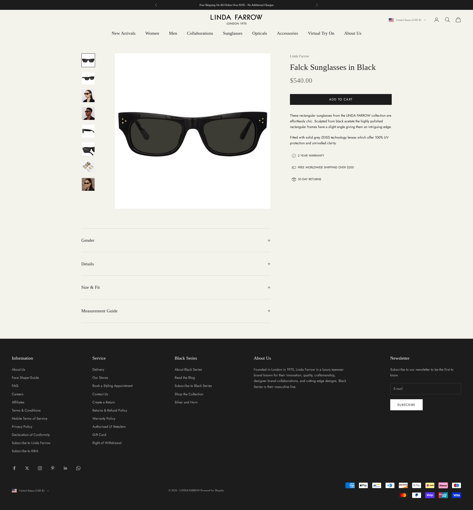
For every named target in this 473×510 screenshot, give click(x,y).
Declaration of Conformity (31, 434)
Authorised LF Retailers (109, 426)
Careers (17, 394)
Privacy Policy (22, 426)
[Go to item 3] (88, 96)
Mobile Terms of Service (29, 418)
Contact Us (100, 394)
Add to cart (341, 99)
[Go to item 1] (88, 60)
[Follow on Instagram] (39, 468)
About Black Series (188, 369)
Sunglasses (232, 33)
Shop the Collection (189, 394)
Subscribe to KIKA (25, 450)
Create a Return (103, 402)
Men (173, 33)
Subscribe (406, 404)
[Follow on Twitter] (27, 468)
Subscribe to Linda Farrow (31, 442)
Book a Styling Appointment (112, 385)
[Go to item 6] (88, 149)
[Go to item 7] (88, 167)
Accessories (287, 33)
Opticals (259, 33)
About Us (352, 33)
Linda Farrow (299, 56)
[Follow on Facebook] (14, 468)
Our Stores (100, 377)
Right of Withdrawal (106, 442)
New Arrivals (123, 33)
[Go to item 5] (88, 131)
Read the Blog (185, 377)
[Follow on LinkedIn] (65, 468)
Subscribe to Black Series (193, 385)
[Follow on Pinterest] (52, 468)
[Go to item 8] (88, 184)
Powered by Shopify (212, 490)
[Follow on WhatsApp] (78, 468)
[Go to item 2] (88, 78)
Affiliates (18, 402)
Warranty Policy (103, 418)
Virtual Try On (321, 33)
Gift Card (99, 434)
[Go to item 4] (88, 113)
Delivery (98, 369)
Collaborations (200, 33)
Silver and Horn (186, 402)
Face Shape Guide (25, 377)
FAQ (15, 385)
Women (152, 33)
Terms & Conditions (26, 410)
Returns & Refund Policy (109, 410)
